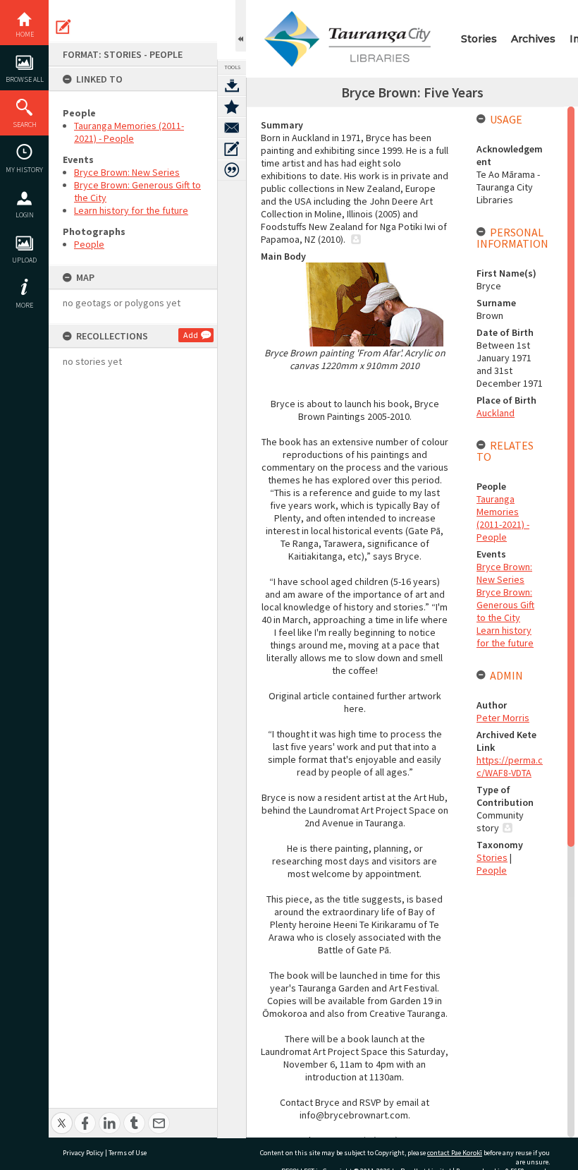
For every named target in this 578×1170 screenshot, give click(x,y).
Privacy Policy (83, 1152)
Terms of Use (128, 1152)
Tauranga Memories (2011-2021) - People (129, 132)
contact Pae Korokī (454, 1152)
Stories (479, 38)
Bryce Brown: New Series (127, 172)
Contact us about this (232, 127)
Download (232, 85)
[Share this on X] (62, 1115)
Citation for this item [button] (232, 170)
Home (25, 34)
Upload (24, 260)
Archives (533, 38)
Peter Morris (502, 717)
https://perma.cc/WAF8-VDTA (509, 766)
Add (190, 335)
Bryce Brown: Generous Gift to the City (505, 605)
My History (24, 169)
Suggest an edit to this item (63, 27)
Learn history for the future (131, 210)
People (89, 244)
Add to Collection (232, 106)
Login (25, 214)
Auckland (495, 412)
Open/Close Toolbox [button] (240, 26)
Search (25, 124)
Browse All (25, 79)
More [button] (24, 305)
